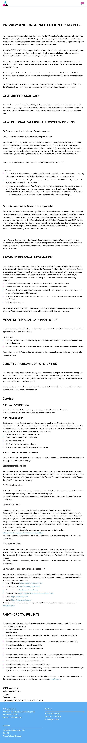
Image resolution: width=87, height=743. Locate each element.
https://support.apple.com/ (21, 600)
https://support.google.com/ (29, 586)
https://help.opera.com (19, 597)
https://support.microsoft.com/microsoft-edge (35, 593)
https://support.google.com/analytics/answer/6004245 (23, 533)
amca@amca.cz (9, 606)
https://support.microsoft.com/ (30, 583)
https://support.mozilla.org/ (28, 590)
